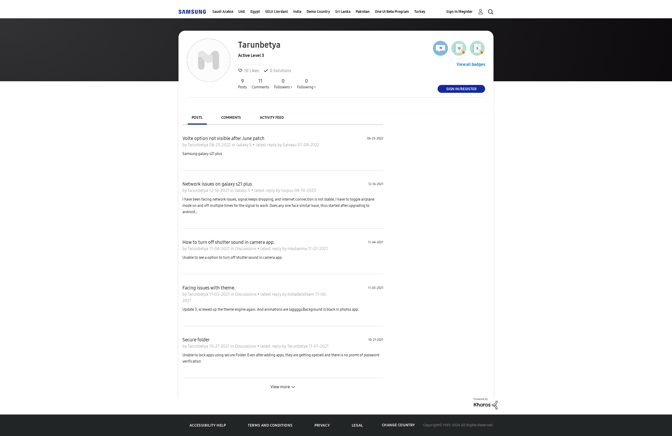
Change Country (398, 425)
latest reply (266, 144)
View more (280, 386)
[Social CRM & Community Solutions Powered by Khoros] (485, 403)
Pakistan (363, 11)
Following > (306, 83)
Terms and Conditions (270, 425)
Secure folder (196, 340)
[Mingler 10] (440, 48)
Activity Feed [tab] (272, 117)
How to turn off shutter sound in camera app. (228, 242)
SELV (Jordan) (276, 11)
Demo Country (318, 11)
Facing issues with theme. (208, 288)
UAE (241, 11)
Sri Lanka (342, 11)
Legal (357, 425)
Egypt (255, 11)
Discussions (246, 248)
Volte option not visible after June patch (223, 138)
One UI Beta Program (392, 11)
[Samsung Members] (192, 11)
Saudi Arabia (222, 11)
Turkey (419, 11)
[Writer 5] (477, 48)
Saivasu (290, 144)
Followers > (283, 83)
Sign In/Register (459, 11)
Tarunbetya (198, 144)
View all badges (470, 64)
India (297, 11)
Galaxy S (244, 144)
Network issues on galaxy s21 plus (217, 184)
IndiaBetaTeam (301, 294)
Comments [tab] (231, 117)
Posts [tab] (197, 117)
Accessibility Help (208, 425)
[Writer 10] (459, 48)
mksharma (297, 248)
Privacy (322, 425)
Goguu (287, 190)
